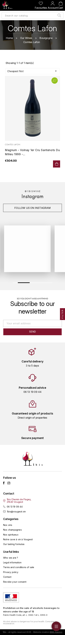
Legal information (12, 562)
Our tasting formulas (13, 544)
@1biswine (33, 191)
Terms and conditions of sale (18, 567)
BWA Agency (56, 632)
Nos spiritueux (10, 534)
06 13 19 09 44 (15, 506)
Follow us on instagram (32, 207)
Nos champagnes (12, 530)
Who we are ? (10, 558)
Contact (7, 577)
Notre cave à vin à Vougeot (18, 539)
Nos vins (7, 525)
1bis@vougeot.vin (16, 511)
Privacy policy (10, 572)
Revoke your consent (14, 582)
